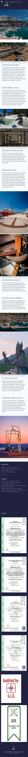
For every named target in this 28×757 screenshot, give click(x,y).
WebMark (17, 753)
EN (12, 2)
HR (10, 2)
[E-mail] (6, 474)
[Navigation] (1, 1)
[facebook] (14, 2)
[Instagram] (16, 2)
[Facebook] (1, 474)
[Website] (4, 474)
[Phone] (8, 474)
